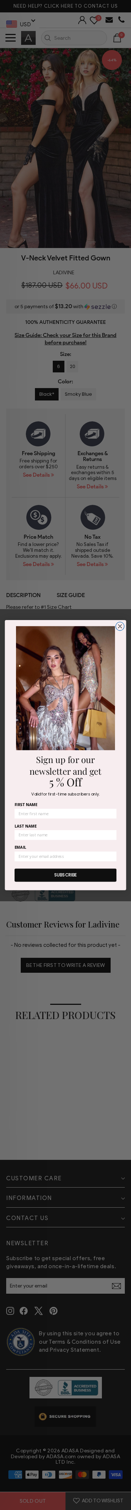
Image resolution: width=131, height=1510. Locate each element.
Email (20, 847)
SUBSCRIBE (65, 875)
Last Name (26, 826)
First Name (26, 804)
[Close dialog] (120, 626)
